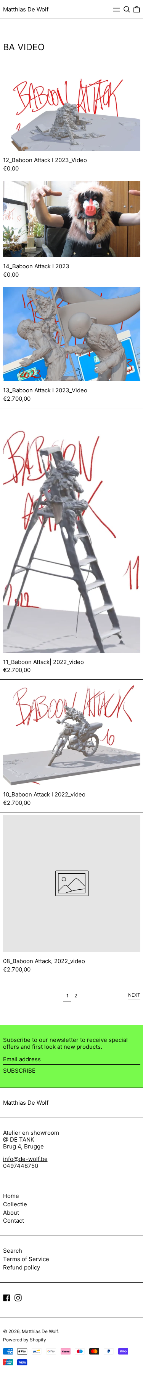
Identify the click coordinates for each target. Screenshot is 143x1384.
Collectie (15, 1204)
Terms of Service (26, 1259)
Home (11, 1195)
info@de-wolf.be (25, 1159)
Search (12, 1250)
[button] (126, 9)
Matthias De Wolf (25, 9)
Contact (13, 1220)
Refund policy (21, 1267)
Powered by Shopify (24, 1340)
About (11, 1212)
